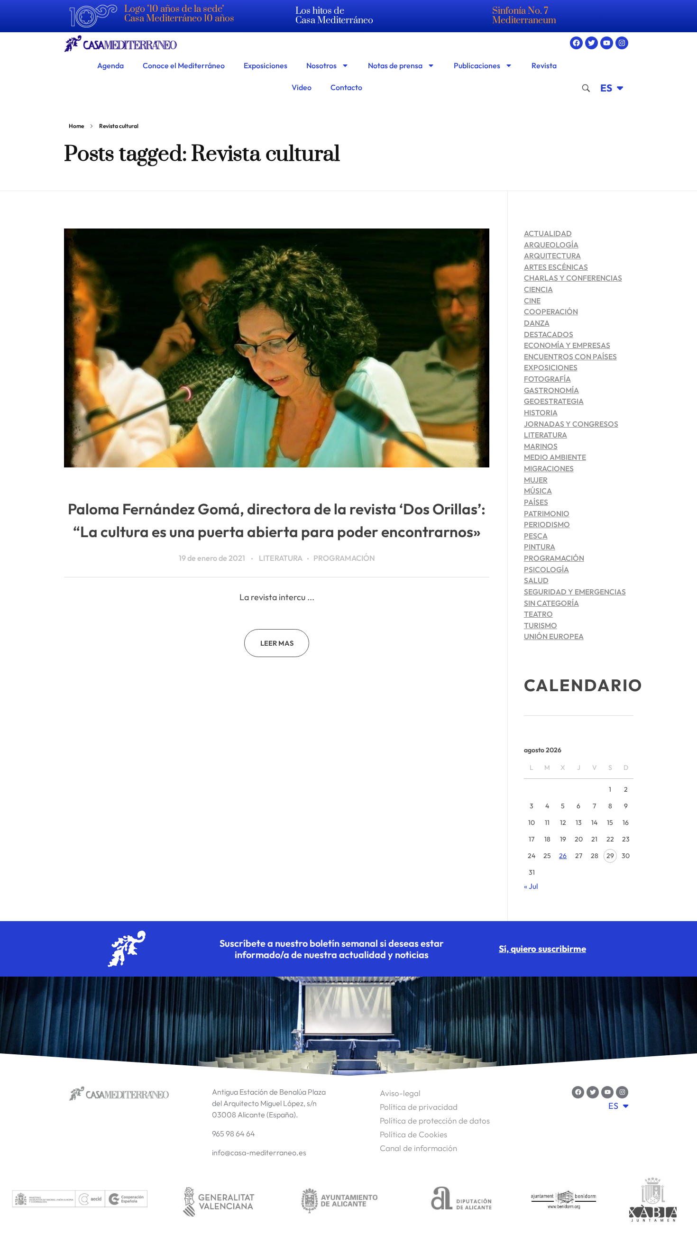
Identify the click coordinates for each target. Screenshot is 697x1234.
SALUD (536, 580)
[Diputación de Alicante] (461, 1200)
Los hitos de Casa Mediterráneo (334, 16)
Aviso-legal (400, 1093)
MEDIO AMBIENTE (555, 457)
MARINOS (541, 446)
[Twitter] (591, 43)
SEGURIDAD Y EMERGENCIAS (575, 591)
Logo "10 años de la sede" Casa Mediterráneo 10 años (179, 14)
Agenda (110, 65)
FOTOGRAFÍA (547, 379)
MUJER (536, 479)
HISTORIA (541, 412)
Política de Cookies (413, 1134)
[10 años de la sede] (93, 16)
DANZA (537, 323)
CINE (532, 300)
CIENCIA (538, 289)
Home (76, 125)
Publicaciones (477, 65)
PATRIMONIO (546, 513)
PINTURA (539, 546)
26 (563, 855)
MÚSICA (538, 490)
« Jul (531, 886)
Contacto (346, 87)
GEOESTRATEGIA (554, 401)
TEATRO (538, 614)
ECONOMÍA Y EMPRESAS (567, 345)
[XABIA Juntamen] (653, 1201)
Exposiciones (265, 65)
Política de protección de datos (435, 1120)
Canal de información (418, 1148)
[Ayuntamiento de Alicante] (339, 1200)
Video (302, 87)
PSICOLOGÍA (546, 569)
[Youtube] (606, 43)
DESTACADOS (548, 334)
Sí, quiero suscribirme (542, 948)
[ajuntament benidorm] (564, 1200)
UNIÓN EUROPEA (554, 636)
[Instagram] (621, 43)
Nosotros (321, 65)
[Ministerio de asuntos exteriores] (79, 1201)
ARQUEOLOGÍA (551, 244)
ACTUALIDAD (548, 233)
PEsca (536, 535)
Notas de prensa (395, 65)
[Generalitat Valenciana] (217, 1200)
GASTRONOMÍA (551, 390)
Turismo (540, 625)
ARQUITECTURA (552, 255)
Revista (544, 65)
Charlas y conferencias (573, 278)
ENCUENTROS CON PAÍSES (570, 356)
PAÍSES (536, 502)
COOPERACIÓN (551, 311)
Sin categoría (551, 603)
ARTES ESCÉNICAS (556, 267)
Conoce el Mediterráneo (184, 65)
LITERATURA (281, 558)
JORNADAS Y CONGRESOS (571, 424)
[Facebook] (576, 43)
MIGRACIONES (549, 468)
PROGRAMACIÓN (344, 558)
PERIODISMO (547, 524)
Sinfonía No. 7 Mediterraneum (524, 16)
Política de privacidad (419, 1107)
